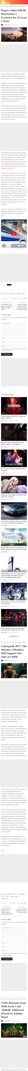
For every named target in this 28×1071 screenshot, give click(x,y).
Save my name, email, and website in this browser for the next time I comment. (14, 349)
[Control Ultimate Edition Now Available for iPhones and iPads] (14, 406)
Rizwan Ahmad (6, 24)
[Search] (21, 2)
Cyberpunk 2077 (11, 894)
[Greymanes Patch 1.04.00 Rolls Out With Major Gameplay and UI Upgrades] (14, 432)
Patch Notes (8, 518)
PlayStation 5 (16, 159)
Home (2, 6)
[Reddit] (21, 298)
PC (3, 896)
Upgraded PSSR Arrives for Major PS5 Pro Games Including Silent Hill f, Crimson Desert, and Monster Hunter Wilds (13, 575)
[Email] (25, 298)
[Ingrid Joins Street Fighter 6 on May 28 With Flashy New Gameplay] (14, 484)
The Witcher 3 (12, 728)
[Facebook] (10, 298)
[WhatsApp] (18, 298)
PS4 (7, 896)
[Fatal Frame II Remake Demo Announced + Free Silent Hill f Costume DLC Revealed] (14, 617)
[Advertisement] (14, 58)
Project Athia (19, 106)
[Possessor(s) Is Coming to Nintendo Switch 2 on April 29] (14, 458)
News (3, 439)
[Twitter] (14, 298)
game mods (21, 894)
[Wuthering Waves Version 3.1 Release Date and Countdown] (14, 591)
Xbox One (7, 841)
